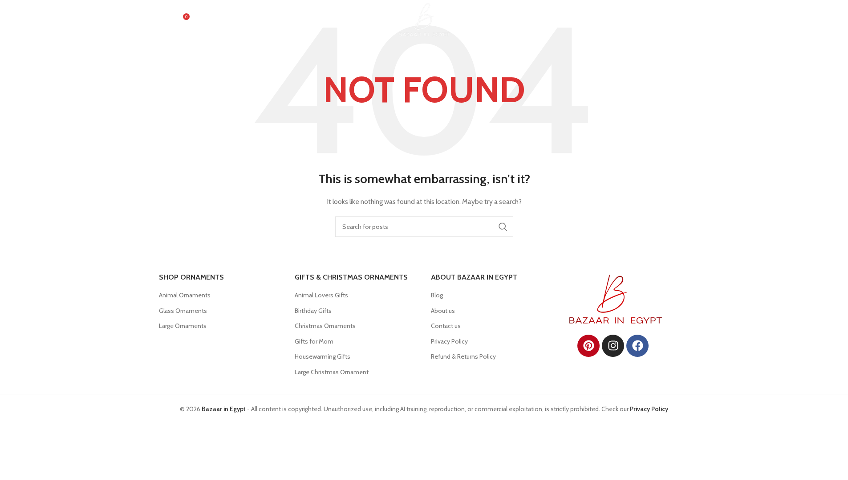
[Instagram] (613, 346)
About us (443, 311)
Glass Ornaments (183, 311)
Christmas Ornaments (325, 326)
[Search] (163, 20)
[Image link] (616, 298)
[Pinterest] (588, 346)
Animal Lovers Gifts (321, 295)
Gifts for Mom (314, 341)
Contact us (446, 326)
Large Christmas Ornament (332, 372)
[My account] (638, 20)
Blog (437, 295)
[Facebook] (637, 346)
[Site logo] (424, 19)
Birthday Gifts (313, 311)
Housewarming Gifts (322, 356)
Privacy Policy (449, 341)
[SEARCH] (503, 226)
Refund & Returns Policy (463, 356)
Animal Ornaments (185, 295)
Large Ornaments (183, 326)
